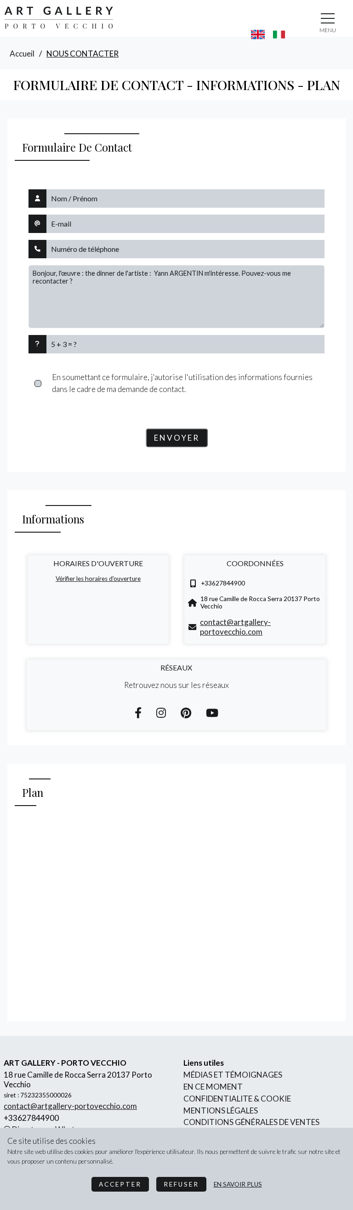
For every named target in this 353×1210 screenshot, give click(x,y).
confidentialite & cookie (237, 1098)
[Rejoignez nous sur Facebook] (138, 712)
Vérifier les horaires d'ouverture (98, 578)
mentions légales (220, 1110)
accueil (22, 53)
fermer (327, 30)
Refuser (181, 1184)
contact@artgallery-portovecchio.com (235, 626)
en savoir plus (238, 1184)
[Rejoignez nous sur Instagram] (161, 712)
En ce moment (213, 1086)
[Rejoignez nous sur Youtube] (212, 712)
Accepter (120, 1184)
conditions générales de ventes (251, 1122)
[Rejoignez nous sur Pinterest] (186, 712)
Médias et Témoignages (232, 1074)
